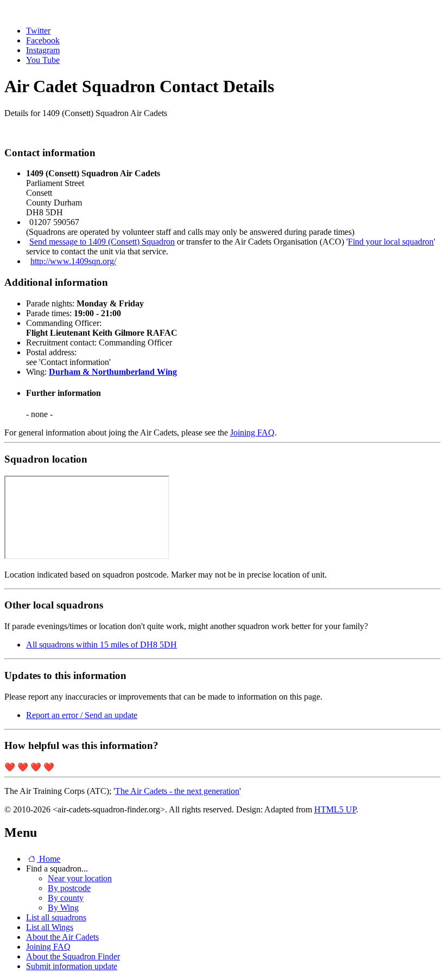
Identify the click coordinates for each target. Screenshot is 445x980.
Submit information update (71, 966)
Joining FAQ (252, 432)
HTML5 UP (335, 809)
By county (66, 897)
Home (48, 858)
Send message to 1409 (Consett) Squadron (102, 241)
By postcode (69, 888)
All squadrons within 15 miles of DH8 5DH (101, 644)
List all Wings (49, 927)
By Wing (63, 907)
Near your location (80, 878)
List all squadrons (56, 917)
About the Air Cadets (62, 936)
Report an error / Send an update (81, 715)
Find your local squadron (391, 241)
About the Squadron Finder (73, 956)
